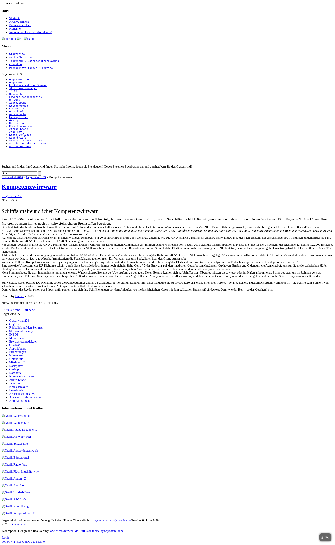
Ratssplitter (18, 117)
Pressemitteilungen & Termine (31, 67)
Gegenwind (19, 524)
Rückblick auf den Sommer (28, 85)
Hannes (19, 296)
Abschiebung (17, 102)
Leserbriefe (17, 137)
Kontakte (15, 28)
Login (5, 537)
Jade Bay (15, 131)
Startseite (14, 18)
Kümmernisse (17, 108)
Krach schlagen (20, 134)
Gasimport (16, 120)
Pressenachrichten (20, 25)
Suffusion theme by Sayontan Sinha (101, 531)
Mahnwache (16, 94)
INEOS (13, 91)
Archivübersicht (19, 21)
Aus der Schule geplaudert (28, 143)
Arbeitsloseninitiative (26, 140)
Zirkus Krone (18, 128)
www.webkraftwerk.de (64, 531)
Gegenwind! (17, 82)
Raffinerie (17, 123)
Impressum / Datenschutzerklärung (30, 32)
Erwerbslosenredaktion (25, 97)
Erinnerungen (18, 105)
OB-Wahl (14, 99)
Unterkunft (17, 111)
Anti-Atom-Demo (20, 146)
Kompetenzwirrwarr (22, 126)
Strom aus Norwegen (23, 88)
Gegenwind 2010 (12, 177)
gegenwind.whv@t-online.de (113, 520)
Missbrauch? (17, 114)
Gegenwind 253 (19, 79)
